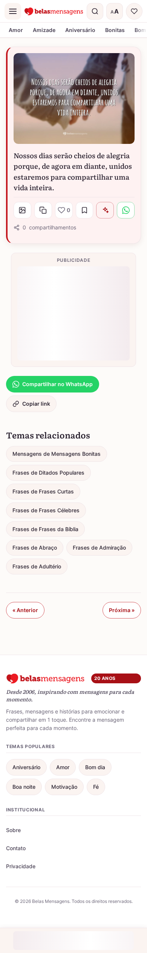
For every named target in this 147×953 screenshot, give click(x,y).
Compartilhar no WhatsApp (57, 384)
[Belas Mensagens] (54, 11)
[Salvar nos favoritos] (84, 210)
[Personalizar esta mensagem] (105, 210)
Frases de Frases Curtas (43, 491)
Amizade (44, 30)
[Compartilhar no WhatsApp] (126, 210)
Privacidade (20, 866)
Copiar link (36, 403)
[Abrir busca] (95, 11)
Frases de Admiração (99, 547)
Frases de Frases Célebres (46, 510)
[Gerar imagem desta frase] (22, 210)
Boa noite (23, 786)
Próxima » (122, 610)
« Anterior (25, 610)
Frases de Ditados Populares (48, 472)
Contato (16, 848)
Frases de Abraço (34, 547)
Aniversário (80, 30)
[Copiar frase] (43, 210)
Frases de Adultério (36, 566)
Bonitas (115, 30)
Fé (96, 786)
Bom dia (95, 767)
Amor (16, 30)
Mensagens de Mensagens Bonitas (56, 454)
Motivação (64, 786)
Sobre (13, 830)
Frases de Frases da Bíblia (45, 529)
